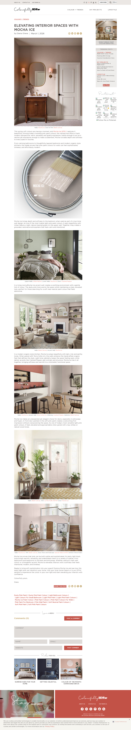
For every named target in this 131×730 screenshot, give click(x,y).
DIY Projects (96, 10)
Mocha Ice (41, 127)
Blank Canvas (58, 127)
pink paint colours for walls (62, 600)
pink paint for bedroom (24, 602)
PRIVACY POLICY (88, 714)
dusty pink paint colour (38, 595)
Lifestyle (112, 10)
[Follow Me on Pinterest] (106, 120)
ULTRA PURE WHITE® (51, 500)
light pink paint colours (66, 597)
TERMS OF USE (98, 714)
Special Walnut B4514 (61, 552)
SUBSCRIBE (103, 2)
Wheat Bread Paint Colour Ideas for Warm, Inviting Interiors (106, 44)
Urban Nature (37, 281)
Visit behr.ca (36, 2)
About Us (17, 2)
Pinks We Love (101, 79)
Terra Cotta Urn (42, 415)
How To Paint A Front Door (105, 70)
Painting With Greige (103, 55)
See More (106, 85)
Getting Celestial (48, 682)
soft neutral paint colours (59, 602)
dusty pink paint (20, 595)
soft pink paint (21, 604)
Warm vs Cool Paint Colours (106, 81)
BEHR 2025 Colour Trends (105, 53)
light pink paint (49, 597)
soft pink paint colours (37, 604)
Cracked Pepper (66, 281)
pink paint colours (42, 600)
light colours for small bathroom (28, 597)
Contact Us (26, 2)
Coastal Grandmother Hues (106, 58)
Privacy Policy (49, 726)
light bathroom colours (58, 595)
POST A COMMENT (73, 618)
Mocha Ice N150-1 (60, 131)
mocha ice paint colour (24, 600)
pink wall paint (41, 602)
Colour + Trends (75, 10)
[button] (119, 721)
